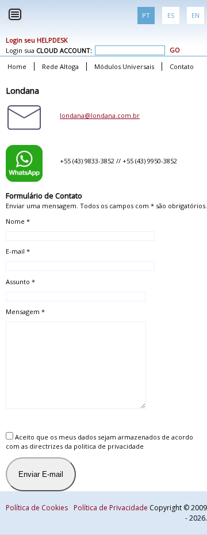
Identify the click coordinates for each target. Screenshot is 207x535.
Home (16, 66)
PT (146, 15)
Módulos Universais (124, 66)
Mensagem (25, 311)
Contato (182, 66)
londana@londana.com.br (100, 115)
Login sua (49, 50)
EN (195, 15)
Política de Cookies (37, 508)
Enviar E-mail (40, 474)
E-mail (18, 251)
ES (170, 15)
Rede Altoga (60, 66)
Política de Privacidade (111, 508)
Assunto (20, 281)
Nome (18, 221)
